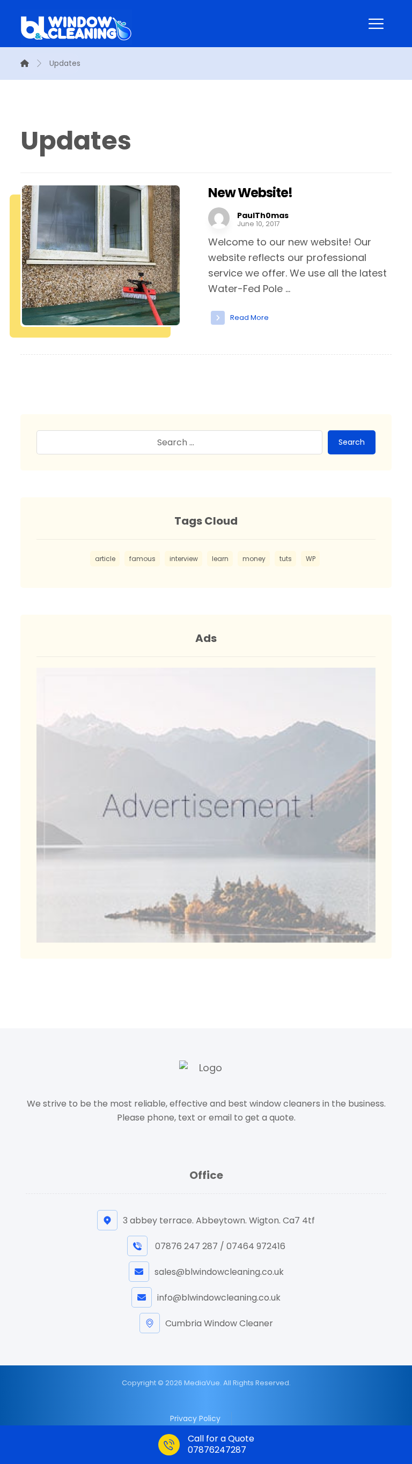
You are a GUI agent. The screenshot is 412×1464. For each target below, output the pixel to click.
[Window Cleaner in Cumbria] (76, 27)
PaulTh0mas (263, 215)
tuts (285, 558)
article (105, 558)
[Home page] (24, 63)
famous (142, 558)
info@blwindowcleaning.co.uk (219, 1297)
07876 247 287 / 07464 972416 (219, 1246)
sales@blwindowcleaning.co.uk (219, 1272)
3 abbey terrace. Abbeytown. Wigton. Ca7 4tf (219, 1220)
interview (184, 558)
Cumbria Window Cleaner (219, 1323)
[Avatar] (219, 218)
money (254, 558)
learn (220, 558)
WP (310, 558)
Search (352, 442)
